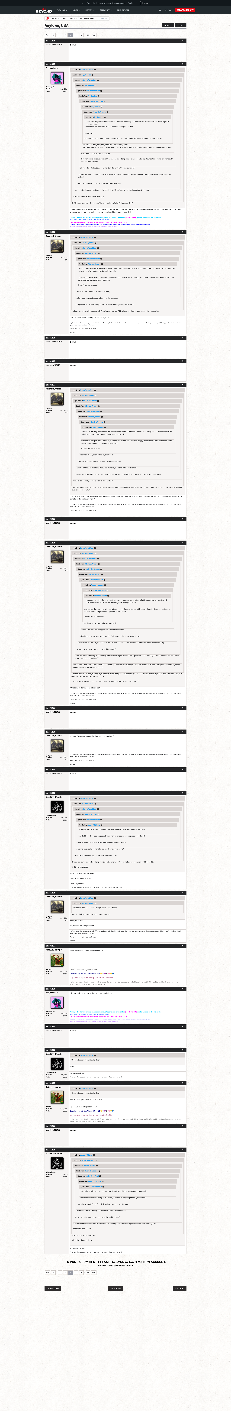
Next (93, 35)
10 (81, 35)
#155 (183, 989)
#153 (183, 893)
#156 (183, 1026)
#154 (183, 946)
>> (95, 69)
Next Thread (179, 1288)
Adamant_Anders (88, 243)
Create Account (185, 10)
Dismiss (145, 3)
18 (88, 35)
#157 (183, 1050)
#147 (183, 519)
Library (88, 10)
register (132, 1262)
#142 (183, 64)
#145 (183, 361)
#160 (183, 1150)
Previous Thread (53, 1288)
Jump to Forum (115, 1288)
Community (105, 10)
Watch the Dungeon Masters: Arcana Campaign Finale (110, 3)
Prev (47, 35)
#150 (183, 732)
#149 (183, 708)
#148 (183, 543)
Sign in (169, 10)
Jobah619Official (88, 804)
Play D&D (61, 10)
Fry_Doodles (86, 75)
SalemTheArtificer (86, 70)
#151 (183, 769)
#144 (183, 338)
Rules (75, 10)
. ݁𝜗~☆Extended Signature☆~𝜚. (83, 969)
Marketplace (123, 10)
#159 (183, 1126)
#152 (183, 793)
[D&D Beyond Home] (44, 10)
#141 (183, 41)
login (114, 1262)
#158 (183, 1083)
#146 (183, 385)
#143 (183, 232)
